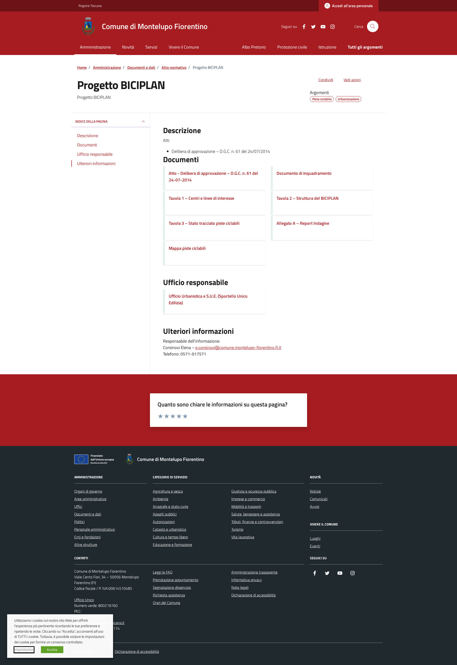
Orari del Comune (166, 602)
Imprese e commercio (248, 499)
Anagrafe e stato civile (170, 506)
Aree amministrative (90, 499)
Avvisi (314, 506)
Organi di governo (88, 491)
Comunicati (319, 499)
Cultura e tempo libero (170, 537)
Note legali (239, 587)
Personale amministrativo (94, 529)
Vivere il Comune (184, 47)
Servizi (151, 47)
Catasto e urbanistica (169, 529)
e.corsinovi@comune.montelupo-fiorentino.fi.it (238, 347)
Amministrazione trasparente (254, 572)
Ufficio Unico (84, 600)
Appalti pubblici (165, 514)
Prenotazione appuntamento (175, 580)
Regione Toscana (90, 5)
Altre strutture (85, 544)
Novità (128, 47)
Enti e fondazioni (87, 537)
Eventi (315, 546)
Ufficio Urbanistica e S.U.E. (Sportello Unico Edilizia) (208, 299)
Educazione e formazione (172, 544)
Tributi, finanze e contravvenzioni (257, 522)
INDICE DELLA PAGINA (91, 121)
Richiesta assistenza (169, 595)
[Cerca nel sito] (372, 26)
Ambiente (160, 499)
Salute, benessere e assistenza (255, 514)
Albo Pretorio (254, 47)
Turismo (237, 529)
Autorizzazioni (164, 522)
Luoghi (315, 538)
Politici (79, 522)
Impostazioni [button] (24, 649)
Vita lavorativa (242, 537)
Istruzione (327, 47)
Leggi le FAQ (163, 572)
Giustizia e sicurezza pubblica (253, 491)
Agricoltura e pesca (168, 491)
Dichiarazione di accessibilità (253, 595)
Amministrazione (95, 47)
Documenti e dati (87, 514)
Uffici (78, 506)
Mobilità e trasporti (246, 506)
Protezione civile (292, 47)
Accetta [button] (52, 649)
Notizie (315, 491)
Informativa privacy (246, 580)
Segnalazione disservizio (172, 587)
